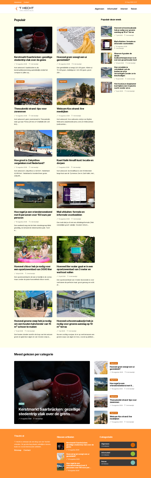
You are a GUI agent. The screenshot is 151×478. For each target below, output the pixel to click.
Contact (26, 2)
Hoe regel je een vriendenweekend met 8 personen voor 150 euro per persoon (33, 214)
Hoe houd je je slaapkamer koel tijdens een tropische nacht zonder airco (125, 86)
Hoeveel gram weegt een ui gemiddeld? (72, 58)
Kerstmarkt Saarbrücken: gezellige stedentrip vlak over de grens (33, 58)
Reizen (134, 9)
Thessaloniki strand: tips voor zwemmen (30, 110)
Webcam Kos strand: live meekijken (70, 110)
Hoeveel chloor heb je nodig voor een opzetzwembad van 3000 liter (33, 268)
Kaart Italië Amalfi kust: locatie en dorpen (75, 162)
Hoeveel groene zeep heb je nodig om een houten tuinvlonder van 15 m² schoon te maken (32, 323)
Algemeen (99, 9)
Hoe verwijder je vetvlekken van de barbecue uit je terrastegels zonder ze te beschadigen (125, 71)
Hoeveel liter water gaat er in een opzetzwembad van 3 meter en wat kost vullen (75, 269)
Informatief (112, 9)
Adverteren (18, 2)
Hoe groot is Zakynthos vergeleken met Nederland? (29, 162)
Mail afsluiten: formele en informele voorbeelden (71, 213)
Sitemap (17, 450)
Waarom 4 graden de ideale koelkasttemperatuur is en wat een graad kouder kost (125, 56)
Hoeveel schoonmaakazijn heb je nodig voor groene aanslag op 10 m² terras (75, 323)
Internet (124, 9)
